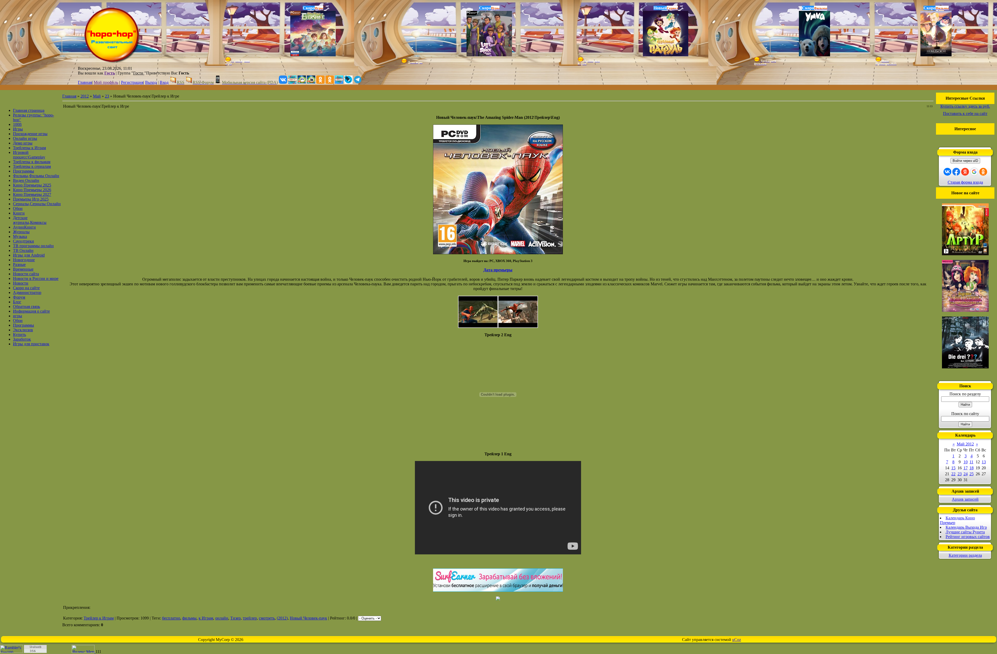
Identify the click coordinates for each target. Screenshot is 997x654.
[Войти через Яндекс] (965, 172)
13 (984, 462)
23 (107, 96)
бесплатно (171, 618)
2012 (84, 96)
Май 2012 (965, 444)
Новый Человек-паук (308, 618)
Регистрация (132, 82)
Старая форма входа (965, 182)
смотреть (267, 618)
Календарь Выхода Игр (966, 527)
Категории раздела (965, 555)
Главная (85, 82)
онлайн (221, 618)
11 (971, 462)
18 (971, 468)
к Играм (206, 618)
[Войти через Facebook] (956, 172)
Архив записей (965, 499)
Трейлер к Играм (99, 618)
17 (966, 468)
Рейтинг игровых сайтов (968, 536)
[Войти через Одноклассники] (983, 172)
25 (971, 474)
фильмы (189, 618)
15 (953, 468)
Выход (151, 82)
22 (953, 474)
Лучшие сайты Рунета (965, 532)
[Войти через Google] (974, 172)
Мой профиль (106, 82)
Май (97, 96)
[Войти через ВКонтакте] (947, 172)
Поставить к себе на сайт (965, 113)
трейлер (250, 618)
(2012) (282, 618)
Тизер (235, 618)
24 (966, 474)
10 (966, 462)
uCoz (736, 639)
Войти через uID (965, 161)
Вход (164, 82)
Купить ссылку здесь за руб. (965, 106)
